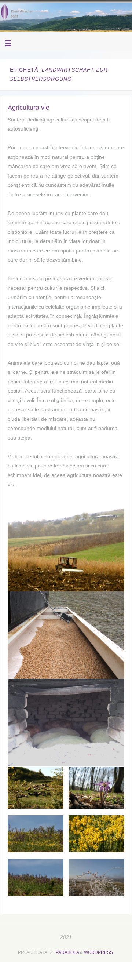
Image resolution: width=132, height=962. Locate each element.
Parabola (67, 952)
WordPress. (99, 952)
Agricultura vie (29, 107)
